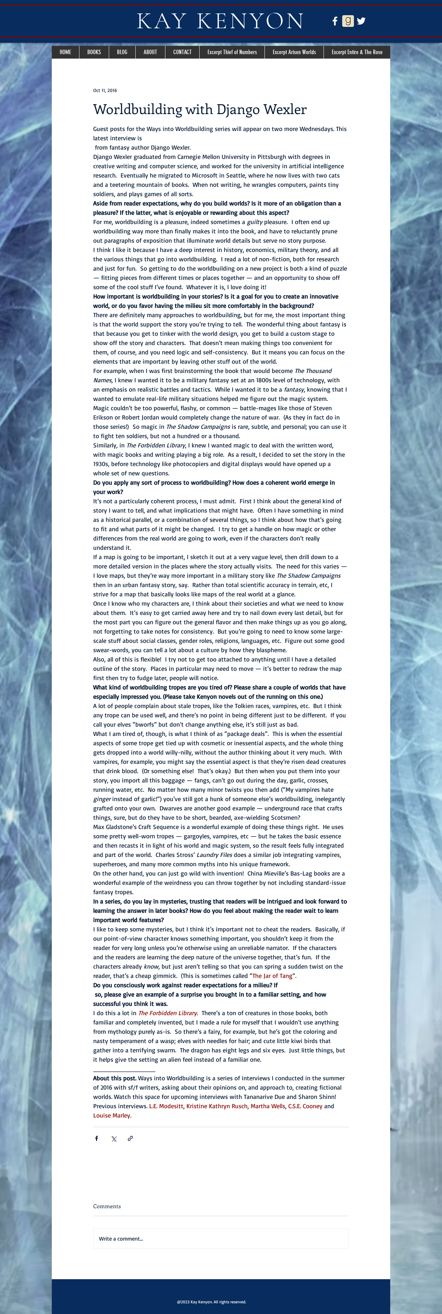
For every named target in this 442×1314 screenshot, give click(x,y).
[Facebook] (335, 21)
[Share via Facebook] (96, 1138)
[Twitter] (361, 21)
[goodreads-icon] (348, 21)
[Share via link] (130, 1138)
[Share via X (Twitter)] (113, 1138)
